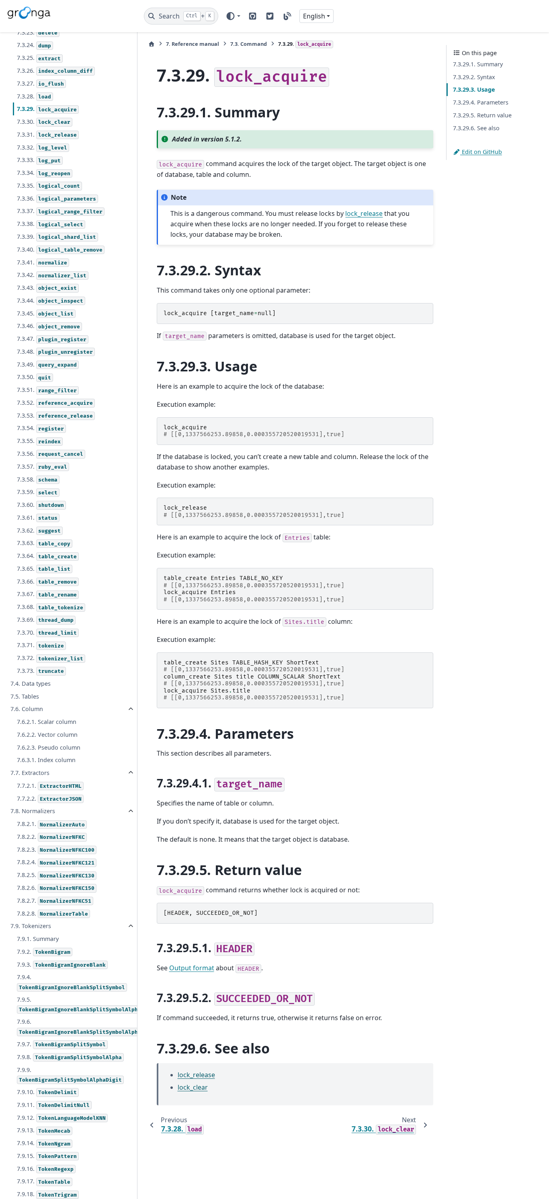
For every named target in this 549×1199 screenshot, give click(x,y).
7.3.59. (37, 492)
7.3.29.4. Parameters (480, 102)
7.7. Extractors (29, 773)
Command (248, 43)
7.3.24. (34, 45)
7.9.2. (43, 951)
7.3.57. (42, 466)
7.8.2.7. (54, 900)
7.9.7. (61, 1044)
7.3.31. (47, 134)
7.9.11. (53, 1105)
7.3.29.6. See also (476, 128)
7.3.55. (39, 441)
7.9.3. (61, 964)
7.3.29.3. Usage (474, 89)
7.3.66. (47, 581)
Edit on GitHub (481, 152)
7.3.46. (48, 326)
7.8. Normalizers (32, 811)
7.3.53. (55, 415)
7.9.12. (61, 1117)
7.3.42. (51, 275)
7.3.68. (50, 607)
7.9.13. (43, 1130)
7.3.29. (47, 109)
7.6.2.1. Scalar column (46, 722)
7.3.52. (55, 402)
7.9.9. (69, 1074)
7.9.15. (47, 1156)
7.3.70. (47, 632)
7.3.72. (50, 658)
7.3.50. (34, 377)
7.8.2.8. (52, 913)
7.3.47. (51, 338)
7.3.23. (37, 32)
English (314, 16)
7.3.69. (45, 619)
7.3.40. (59, 249)
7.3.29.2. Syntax (474, 77)
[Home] (151, 44)
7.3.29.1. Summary (478, 64)
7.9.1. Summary (38, 939)
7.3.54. (40, 428)
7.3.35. (48, 185)
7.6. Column (26, 709)
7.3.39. (56, 236)
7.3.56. (50, 453)
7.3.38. (50, 224)
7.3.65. (43, 568)
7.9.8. (69, 1057)
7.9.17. (43, 1181)
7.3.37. (59, 211)
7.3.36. (56, 198)
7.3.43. (47, 287)
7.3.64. (47, 556)
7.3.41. (42, 262)
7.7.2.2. (49, 798)
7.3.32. (42, 147)
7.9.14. (43, 1143)
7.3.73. (40, 670)
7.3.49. (47, 364)
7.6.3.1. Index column (46, 760)
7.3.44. (50, 300)
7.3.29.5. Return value (482, 115)
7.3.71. (40, 645)
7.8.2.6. (55, 888)
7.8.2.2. (51, 836)
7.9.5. (76, 1004)
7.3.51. (47, 390)
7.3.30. (43, 121)
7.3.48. (55, 351)
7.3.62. (39, 530)
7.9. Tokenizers (30, 926)
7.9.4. (71, 982)
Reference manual (192, 43)
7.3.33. (39, 160)
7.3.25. (39, 57)
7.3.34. (43, 172)
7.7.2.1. (49, 785)
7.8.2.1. (51, 824)
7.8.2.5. (55, 875)
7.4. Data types (30, 683)
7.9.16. (45, 1168)
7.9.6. (76, 1026)
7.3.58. (37, 479)
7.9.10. (47, 1092)
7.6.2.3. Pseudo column (48, 747)
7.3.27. (40, 83)
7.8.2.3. (55, 849)
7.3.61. (37, 517)
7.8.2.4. (55, 862)
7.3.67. (47, 594)
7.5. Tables (24, 696)
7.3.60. (40, 504)
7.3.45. (45, 313)
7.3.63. (43, 543)
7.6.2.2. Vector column (47, 734)
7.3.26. (55, 70)
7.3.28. (34, 96)
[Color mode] (232, 16)
